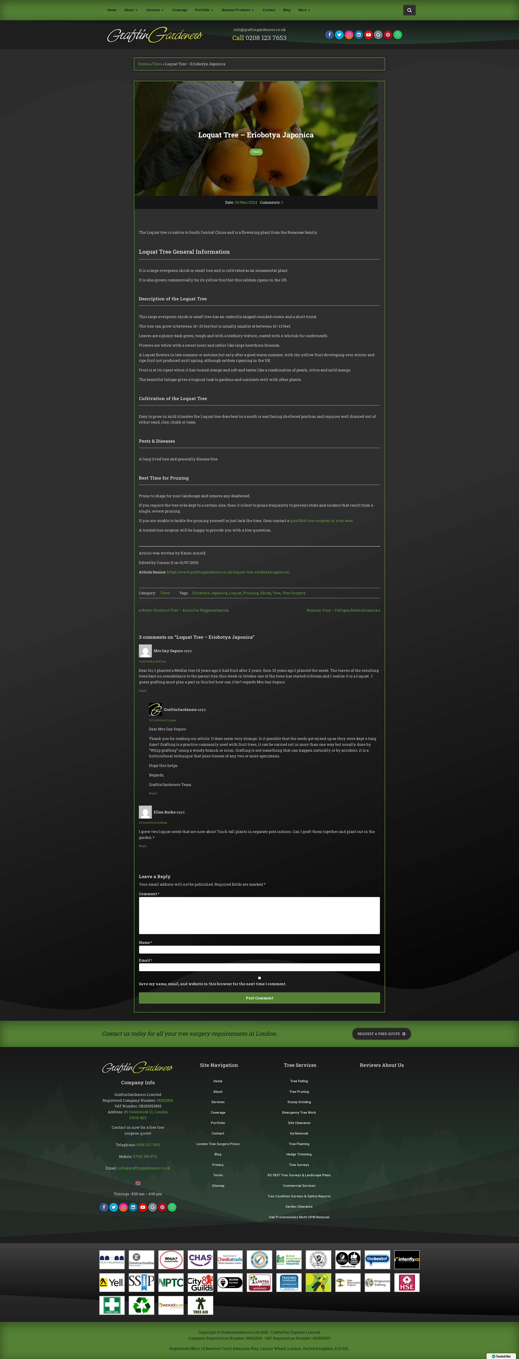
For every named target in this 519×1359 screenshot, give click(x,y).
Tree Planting (299, 1144)
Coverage (179, 10)
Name (145, 942)
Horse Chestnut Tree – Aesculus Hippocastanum (185, 610)
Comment (149, 893)
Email (145, 960)
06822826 (165, 1100)
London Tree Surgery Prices (218, 1144)
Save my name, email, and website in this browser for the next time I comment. (212, 983)
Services (153, 10)
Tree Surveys (299, 1165)
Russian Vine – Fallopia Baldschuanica (342, 610)
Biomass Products (236, 10)
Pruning (250, 593)
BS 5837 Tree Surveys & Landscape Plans (299, 1175)
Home (111, 10)
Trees (157, 63)
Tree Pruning (299, 1092)
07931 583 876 (145, 1156)
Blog (286, 10)
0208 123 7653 (266, 37)
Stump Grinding (299, 1102)
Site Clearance (299, 1123)
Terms (218, 1175)
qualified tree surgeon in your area (321, 520)
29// (246, 202)
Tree (277, 593)
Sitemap (218, 1186)
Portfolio (202, 10)
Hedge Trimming (299, 1154)
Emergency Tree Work (299, 1113)
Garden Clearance (299, 1207)
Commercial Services (299, 1186)
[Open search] (409, 10)
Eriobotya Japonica (209, 593)
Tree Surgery (294, 593)
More (302, 10)
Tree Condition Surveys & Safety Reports (299, 1196)
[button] (382, 1034)
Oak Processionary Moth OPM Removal (299, 1217)
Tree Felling (299, 1081)
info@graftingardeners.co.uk (144, 1168)
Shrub (265, 593)
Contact (269, 10)
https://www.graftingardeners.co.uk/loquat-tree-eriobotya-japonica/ (228, 572)
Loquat (235, 593)
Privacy (218, 1165)
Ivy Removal (299, 1133)
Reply (143, 690)
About (129, 10)
